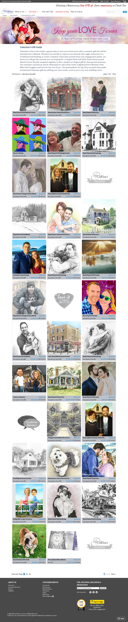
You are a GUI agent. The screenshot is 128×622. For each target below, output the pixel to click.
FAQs (44, 593)
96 (30, 574)
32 (24, 574)
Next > (113, 574)
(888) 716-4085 (104, 1)
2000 (29, 1)
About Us (11, 585)
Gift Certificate (47, 596)
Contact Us (46, 585)
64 (27, 574)
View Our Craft (47, 11)
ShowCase (46, 594)
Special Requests (116, 1)
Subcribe (103, 588)
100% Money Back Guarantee (80, 1)
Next (114, 74)
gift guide (13, 15)
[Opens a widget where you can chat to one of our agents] (121, 618)
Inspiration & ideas (62, 11)
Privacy (10, 589)
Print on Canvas (76, 11)
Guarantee (46, 591)
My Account (94, 1)
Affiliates (11, 591)
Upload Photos (47, 589)
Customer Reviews (14, 587)
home (5, 15)
